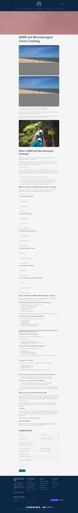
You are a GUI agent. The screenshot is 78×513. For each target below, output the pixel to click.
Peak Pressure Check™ (31, 485)
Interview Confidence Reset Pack (32, 490)
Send (22, 470)
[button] (15, 4)
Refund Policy (55, 483)
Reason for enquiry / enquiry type (27, 442)
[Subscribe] (32, 500)
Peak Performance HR (20, 509)
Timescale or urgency (23, 453)
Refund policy (32, 509)
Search (54, 481)
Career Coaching (43, 487)
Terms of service (43, 509)
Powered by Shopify (26, 509)
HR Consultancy (42, 485)
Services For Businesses (44, 483)
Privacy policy (37, 509)
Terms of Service (56, 485)
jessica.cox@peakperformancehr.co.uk (44, 423)
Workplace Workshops (44, 489)
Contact (54, 487)
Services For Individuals (44, 481)
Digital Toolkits (29, 481)
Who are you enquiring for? (25, 448)
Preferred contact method (45, 448)
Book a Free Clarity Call (19, 492)
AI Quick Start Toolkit (30, 487)
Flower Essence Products (31, 483)
